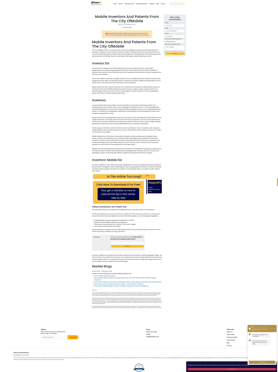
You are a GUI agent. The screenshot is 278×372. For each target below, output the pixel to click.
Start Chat (262, 362)
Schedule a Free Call (178, 3)
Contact (163, 3)
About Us (230, 332)
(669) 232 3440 (96, 5)
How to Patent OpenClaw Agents (104, 276)
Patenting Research (141, 3)
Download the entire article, (118, 33)
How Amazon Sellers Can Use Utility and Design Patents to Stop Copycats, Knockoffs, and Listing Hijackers (128, 282)
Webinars (152, 3)
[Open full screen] (272, 329)
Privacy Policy (17, 355)
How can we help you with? (172, 44)
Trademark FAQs (106, 271)
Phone (167, 33)
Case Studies (231, 340)
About (120, 3)
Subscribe (73, 337)
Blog (157, 3)
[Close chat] (274, 329)
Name (166, 23)
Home (115, 3)
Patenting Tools (129, 3)
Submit (175, 53)
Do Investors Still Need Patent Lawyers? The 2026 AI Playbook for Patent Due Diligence (121, 286)
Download (127, 246)
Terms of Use (25, 355)
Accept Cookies (232, 369)
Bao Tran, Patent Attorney (127, 24)
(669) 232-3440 (151, 332)
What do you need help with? (173, 39)
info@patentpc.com (152, 336)
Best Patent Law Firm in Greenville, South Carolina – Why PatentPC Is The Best (118, 284)
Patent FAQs (96, 271)
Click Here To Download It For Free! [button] (118, 184)
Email (166, 28)
